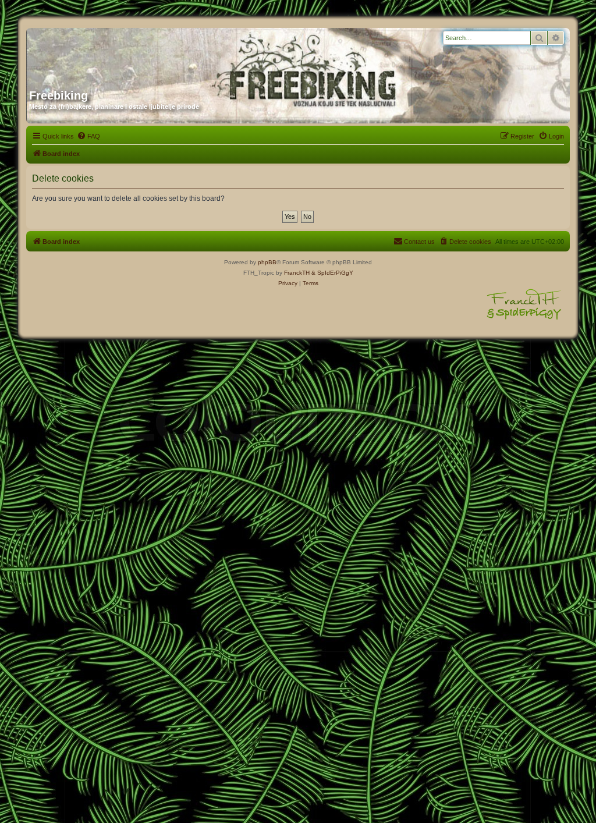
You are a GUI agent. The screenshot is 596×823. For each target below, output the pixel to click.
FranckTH (297, 272)
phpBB (267, 262)
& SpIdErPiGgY (332, 272)
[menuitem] (88, 136)
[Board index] (141, 54)
